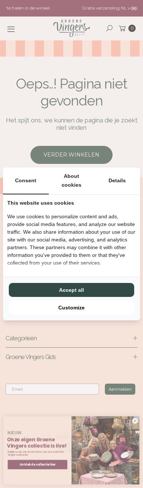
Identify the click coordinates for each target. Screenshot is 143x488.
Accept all (71, 290)
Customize (71, 308)
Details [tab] (117, 180)
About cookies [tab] (71, 180)
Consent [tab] (25, 180)
